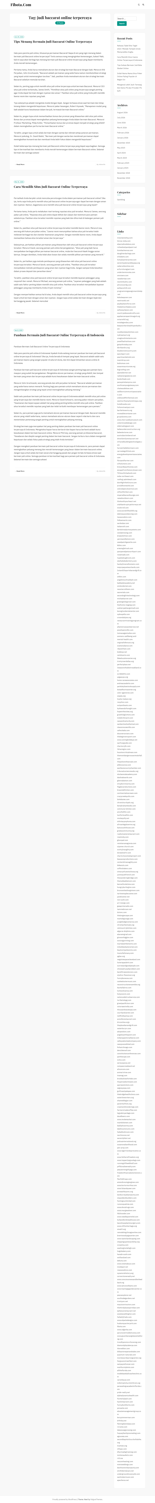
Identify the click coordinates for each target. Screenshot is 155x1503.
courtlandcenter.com (125, 1013)
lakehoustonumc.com (125, 1129)
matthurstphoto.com (125, 1367)
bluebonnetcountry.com (126, 351)
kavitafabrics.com (124, 987)
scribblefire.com (123, 674)
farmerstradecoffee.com (127, 1110)
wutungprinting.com (125, 940)
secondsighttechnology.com (128, 595)
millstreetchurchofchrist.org (128, 1383)
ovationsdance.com (125, 646)
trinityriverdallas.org (125, 661)
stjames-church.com (125, 846)
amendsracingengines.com (128, 1182)
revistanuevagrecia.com (126, 843)
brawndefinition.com (125, 790)
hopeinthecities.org (125, 711)
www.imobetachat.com (126, 1119)
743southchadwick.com (126, 473)
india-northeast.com (125, 476)
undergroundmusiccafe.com (128, 1474)
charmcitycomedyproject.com (129, 856)
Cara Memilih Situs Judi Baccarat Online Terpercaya (50, 187)
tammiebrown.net (124, 909)
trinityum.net (122, 1301)
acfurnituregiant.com (125, 269)
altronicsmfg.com (124, 285)
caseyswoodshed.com (125, 1044)
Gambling (121, 199)
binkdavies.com (123, 799)
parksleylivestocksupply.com (128, 686)
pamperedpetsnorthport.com (129, 551)
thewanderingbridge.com (127, 878)
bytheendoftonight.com (126, 708)
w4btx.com (121, 576)
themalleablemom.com (126, 881)
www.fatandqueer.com (126, 1188)
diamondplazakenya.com (127, 1345)
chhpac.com (122, 1449)
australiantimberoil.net (126, 435)
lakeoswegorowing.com (126, 1430)
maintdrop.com (123, 360)
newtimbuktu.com (124, 282)
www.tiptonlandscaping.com (128, 1238)
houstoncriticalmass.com (127, 752)
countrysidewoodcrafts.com (128, 313)
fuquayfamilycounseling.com (128, 1433)
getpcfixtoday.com (124, 344)
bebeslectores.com (124, 432)
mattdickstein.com (124, 1122)
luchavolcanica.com (125, 991)
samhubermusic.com (125, 1477)
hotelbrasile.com (124, 404)
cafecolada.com (123, 730)
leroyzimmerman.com (126, 1417)
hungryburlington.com (126, 887)
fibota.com (21, 4)
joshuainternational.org (126, 1141)
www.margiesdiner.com (126, 1210)
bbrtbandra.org (123, 347)
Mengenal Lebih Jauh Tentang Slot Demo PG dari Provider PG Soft (129, 88)
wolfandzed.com (124, 1257)
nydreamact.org (123, 335)
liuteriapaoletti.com (125, 962)
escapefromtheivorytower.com (129, 470)
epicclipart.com (123, 354)
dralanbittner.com (124, 536)
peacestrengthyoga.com (127, 1169)
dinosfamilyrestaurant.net (127, 438)
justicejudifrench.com (126, 875)
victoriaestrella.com (125, 1006)
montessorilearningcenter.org (129, 1358)
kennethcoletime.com (126, 884)
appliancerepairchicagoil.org (128, 316)
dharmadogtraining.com (127, 1452)
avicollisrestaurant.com (126, 1019)
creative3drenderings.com (127, 1107)
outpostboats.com (124, 705)
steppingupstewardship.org (128, 1242)
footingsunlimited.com (126, 1201)
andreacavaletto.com (125, 683)
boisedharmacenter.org (126, 689)
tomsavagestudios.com (126, 633)
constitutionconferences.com (129, 1053)
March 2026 (122, 127)
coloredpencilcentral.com (127, 489)
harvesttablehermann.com (128, 448)
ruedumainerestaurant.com (128, 834)
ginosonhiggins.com (125, 937)
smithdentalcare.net (125, 1471)
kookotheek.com (123, 379)
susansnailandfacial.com (127, 1144)
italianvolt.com (123, 526)
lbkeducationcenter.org (126, 658)
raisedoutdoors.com (125, 498)
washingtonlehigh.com (126, 1248)
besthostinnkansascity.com (128, 1468)
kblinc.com (121, 545)
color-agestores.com (125, 693)
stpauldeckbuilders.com (127, 1198)
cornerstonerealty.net (126, 1276)
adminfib (102, 164)
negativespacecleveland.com (128, 959)
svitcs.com (121, 1060)
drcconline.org (123, 1022)
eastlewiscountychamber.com (129, 768)
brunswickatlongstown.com (128, 890)
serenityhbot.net (124, 1138)
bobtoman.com (123, 363)
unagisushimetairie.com (126, 338)
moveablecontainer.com (126, 413)
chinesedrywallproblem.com (128, 969)
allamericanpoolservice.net (128, 627)
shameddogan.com (124, 1100)
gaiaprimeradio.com (125, 906)
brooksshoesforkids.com (127, 1078)
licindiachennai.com (125, 250)
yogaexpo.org (122, 677)
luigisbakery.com (124, 1251)
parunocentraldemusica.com (128, 1333)
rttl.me (120, 1458)
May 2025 (121, 148)
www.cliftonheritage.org (127, 1226)
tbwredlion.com (123, 1348)
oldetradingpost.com (125, 426)
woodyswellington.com (126, 1314)
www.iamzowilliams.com (127, 1286)
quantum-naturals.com (126, 1355)
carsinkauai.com (123, 1380)
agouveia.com (122, 1436)
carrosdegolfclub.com (126, 451)
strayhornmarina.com (126, 784)
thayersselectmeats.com (127, 1082)
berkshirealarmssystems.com (129, 529)
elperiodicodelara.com (126, 244)
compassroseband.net (126, 1066)
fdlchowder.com (123, 1213)
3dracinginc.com (123, 749)
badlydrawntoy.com (125, 1126)
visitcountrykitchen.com (126, 928)
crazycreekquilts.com (125, 796)
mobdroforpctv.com (125, 718)
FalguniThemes (96, 1499)
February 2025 (123, 163)
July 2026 (121, 117)
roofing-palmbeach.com (126, 479)
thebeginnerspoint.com (126, 736)
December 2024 (123, 173)
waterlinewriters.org (125, 1097)
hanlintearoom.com (125, 1402)
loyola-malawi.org (124, 699)
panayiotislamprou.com (126, 382)
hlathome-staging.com (126, 605)
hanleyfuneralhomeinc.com (128, 564)
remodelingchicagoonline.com (129, 1232)
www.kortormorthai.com (127, 1185)
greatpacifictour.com (125, 1003)
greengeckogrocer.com (126, 602)
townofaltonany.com (125, 953)
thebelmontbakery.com (126, 307)
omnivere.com (122, 275)
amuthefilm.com (123, 812)
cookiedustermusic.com (126, 981)
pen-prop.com (122, 1148)
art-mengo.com (123, 903)
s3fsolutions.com (124, 464)
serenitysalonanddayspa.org (128, 263)
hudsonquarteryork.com (127, 1323)
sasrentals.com (123, 592)
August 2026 (122, 112)
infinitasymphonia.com (126, 821)
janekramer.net (123, 897)
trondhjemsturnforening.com (129, 1342)
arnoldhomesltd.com (125, 485)
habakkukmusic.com (125, 1132)
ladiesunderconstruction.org (128, 429)
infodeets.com (123, 257)
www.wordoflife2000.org (127, 511)
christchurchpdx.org (125, 802)
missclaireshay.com (125, 238)
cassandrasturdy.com (125, 721)
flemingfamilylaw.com (126, 1424)
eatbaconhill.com (124, 288)
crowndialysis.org (124, 617)
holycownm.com (123, 994)
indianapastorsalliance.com (128, 1038)
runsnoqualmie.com (125, 1204)
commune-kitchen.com (126, 809)
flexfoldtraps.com (124, 1179)
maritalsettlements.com (127, 944)
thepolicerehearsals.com (127, 762)
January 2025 (122, 168)
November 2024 (123, 178)
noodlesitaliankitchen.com (127, 332)
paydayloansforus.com (126, 304)
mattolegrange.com (125, 918)
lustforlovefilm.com (125, 815)
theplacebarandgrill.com (127, 1025)
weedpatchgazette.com (126, 542)
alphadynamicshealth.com (127, 1395)
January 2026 (122, 138)
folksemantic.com (124, 520)
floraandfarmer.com (125, 460)
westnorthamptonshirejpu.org (129, 401)
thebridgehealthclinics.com (128, 1094)
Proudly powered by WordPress (64, 1499)
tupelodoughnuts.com (126, 558)
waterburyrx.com (124, 1028)
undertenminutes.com (126, 272)
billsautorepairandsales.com (128, 1351)
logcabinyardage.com (125, 1113)
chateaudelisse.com (125, 388)
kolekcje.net (122, 652)
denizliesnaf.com (124, 1050)
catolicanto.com (123, 655)
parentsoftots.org (124, 1104)
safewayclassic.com (125, 310)
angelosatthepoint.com (126, 1035)
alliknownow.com (124, 765)
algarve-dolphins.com (126, 931)
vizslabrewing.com (124, 533)
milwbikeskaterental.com (127, 947)
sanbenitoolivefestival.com (128, 724)
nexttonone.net (123, 1135)
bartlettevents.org (124, 410)
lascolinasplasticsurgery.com (128, 1223)
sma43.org (121, 1229)
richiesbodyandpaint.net (127, 247)
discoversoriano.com (125, 733)
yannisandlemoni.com (126, 539)
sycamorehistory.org (125, 1273)
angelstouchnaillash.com (127, 580)
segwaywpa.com (123, 1088)
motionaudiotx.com (125, 1455)
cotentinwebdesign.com (126, 423)
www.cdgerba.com (124, 1329)
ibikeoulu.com (122, 865)
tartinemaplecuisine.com (127, 893)
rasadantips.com (124, 278)
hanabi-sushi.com (124, 1254)
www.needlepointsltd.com (127, 1217)
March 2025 (122, 158)
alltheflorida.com (124, 1370)
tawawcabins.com (124, 517)
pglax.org (121, 956)
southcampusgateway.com (128, 385)
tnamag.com (122, 1075)
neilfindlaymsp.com (125, 1016)
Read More (20, 165)
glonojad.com (122, 840)
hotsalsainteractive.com (126, 260)
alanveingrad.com (124, 934)
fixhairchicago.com (124, 1047)
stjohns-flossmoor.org (126, 975)
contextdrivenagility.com (127, 862)
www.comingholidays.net (127, 740)
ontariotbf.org (123, 319)
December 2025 (123, 143)
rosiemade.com (123, 555)
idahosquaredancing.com (127, 514)
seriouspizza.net (123, 1063)
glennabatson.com (124, 780)
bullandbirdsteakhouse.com (128, 1220)
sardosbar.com (123, 523)
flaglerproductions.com (126, 787)
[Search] (143, 4)
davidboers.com (123, 1116)
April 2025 (121, 153)
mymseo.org (122, 1446)
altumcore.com (123, 1069)
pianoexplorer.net (124, 1295)
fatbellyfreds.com (124, 1317)
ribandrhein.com (123, 649)
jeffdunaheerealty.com (126, 1166)
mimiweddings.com (125, 1464)
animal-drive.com (124, 1072)
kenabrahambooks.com (126, 806)
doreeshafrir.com (124, 853)
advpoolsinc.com (123, 1031)
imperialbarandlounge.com (128, 495)
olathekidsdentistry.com (127, 561)
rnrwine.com (122, 1427)
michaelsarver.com (124, 598)
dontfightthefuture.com (127, 482)
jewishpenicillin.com (125, 630)
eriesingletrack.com (125, 548)
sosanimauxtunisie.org (126, 366)
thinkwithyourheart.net (126, 501)
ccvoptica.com (122, 1245)
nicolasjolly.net (123, 818)
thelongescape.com (125, 915)
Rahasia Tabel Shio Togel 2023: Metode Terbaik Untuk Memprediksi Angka (128, 49)
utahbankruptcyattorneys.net (129, 504)
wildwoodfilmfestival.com (127, 398)
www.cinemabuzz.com (126, 1264)
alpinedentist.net (124, 373)
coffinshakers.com (124, 868)
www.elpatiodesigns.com (127, 1320)
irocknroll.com (123, 508)
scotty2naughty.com (125, 849)
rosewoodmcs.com (124, 1270)
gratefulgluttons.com (126, 715)
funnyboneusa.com (125, 978)
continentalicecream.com (127, 793)
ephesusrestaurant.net (126, 1311)
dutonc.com (122, 912)
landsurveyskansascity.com (128, 1195)
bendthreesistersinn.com (127, 972)
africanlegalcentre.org (126, 824)
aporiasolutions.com (125, 1085)
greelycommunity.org (125, 831)
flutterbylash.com (124, 1399)
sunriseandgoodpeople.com (128, 966)
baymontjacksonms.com (127, 950)
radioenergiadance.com (126, 376)
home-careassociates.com (127, 680)
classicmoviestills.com (126, 727)
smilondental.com (124, 586)
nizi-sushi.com (123, 900)
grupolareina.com (124, 417)
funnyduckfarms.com (125, 1405)
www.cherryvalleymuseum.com (129, 420)
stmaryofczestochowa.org (127, 871)
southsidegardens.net (126, 1298)
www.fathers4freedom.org (128, 1157)
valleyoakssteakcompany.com (129, 1041)
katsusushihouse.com (126, 827)
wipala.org (121, 696)
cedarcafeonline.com (125, 266)
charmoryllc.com (124, 746)
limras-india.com (124, 241)
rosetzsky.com (123, 837)
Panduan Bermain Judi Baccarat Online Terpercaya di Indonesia (59, 335)
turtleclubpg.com (124, 1000)
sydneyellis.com (123, 614)
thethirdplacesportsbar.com (128, 1308)
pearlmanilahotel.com (126, 357)
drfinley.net (121, 1420)
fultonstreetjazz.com (125, 407)
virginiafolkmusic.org (125, 642)
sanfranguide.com (124, 743)
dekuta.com (122, 1260)
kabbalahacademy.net (126, 583)
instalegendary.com (125, 322)
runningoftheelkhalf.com (127, 1163)
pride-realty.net (123, 1392)
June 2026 (121, 122)
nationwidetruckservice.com (128, 997)
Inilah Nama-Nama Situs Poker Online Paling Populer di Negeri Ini (129, 76)
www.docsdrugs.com (125, 1207)
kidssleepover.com (124, 297)
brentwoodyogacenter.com (128, 1235)
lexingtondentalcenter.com (128, 611)
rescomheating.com (125, 1461)
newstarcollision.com (125, 589)
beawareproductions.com (127, 859)
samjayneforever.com (125, 1364)
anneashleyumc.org (125, 1191)
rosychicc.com (122, 702)
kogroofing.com (123, 369)
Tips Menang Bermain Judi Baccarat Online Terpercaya (53, 41)
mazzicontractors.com (126, 1304)
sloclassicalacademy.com (127, 774)
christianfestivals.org (125, 925)
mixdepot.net (122, 1267)
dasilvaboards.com (124, 777)
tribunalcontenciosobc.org (127, 771)
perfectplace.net (124, 664)
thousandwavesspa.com (126, 1010)
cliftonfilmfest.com (125, 492)
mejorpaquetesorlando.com (128, 567)
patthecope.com (123, 1057)
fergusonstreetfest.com (127, 1361)
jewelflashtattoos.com (126, 341)
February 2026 (123, 133)
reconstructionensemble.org (128, 984)
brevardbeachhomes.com (127, 467)
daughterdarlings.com (126, 253)
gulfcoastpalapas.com (126, 1091)
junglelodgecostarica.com (127, 922)
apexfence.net (123, 1480)
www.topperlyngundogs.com (128, 1160)
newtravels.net (123, 300)
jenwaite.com (122, 1408)
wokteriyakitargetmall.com (128, 608)
